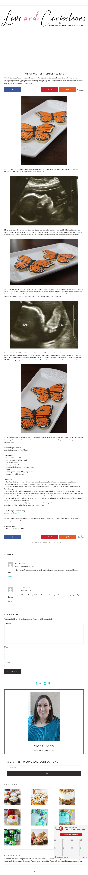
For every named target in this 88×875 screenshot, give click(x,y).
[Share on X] (31, 89)
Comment (8, 623)
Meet (44, 746)
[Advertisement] (44, 50)
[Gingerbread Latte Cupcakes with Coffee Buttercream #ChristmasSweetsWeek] (39, 845)
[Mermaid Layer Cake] (39, 825)
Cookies (36, 542)
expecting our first (77, 289)
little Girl (13, 291)
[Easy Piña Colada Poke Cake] (12, 825)
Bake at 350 (16, 513)
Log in (60, 872)
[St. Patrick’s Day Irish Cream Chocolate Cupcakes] (12, 845)
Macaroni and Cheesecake (23, 588)
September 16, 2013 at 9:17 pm (24, 566)
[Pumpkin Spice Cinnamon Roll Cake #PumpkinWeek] (39, 805)
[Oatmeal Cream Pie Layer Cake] (67, 805)
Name (6, 647)
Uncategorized (58, 542)
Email (6, 655)
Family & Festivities (46, 542)
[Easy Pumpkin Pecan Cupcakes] (12, 805)
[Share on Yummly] (67, 89)
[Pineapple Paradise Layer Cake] (67, 825)
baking (80, 232)
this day (14, 169)
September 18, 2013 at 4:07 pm (24, 591)
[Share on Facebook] (12, 89)
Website (7, 662)
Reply (10, 576)
